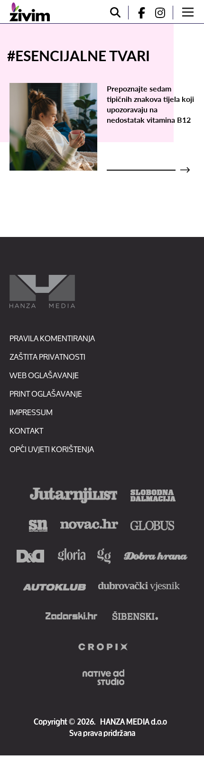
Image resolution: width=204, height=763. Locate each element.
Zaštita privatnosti (47, 356)
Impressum (31, 412)
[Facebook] (137, 12)
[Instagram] (163, 12)
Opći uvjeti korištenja (51, 449)
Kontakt (26, 430)
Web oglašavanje (44, 375)
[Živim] (29, 11)
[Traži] (115, 12)
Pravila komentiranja (52, 338)
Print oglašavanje (45, 393)
